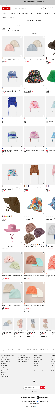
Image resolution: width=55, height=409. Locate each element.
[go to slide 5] (36, 4)
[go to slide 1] (31, 4)
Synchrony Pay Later (5, 369)
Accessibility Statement (34, 403)
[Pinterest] (29, 397)
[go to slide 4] (35, 4)
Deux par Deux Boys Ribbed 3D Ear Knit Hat (12, 120)
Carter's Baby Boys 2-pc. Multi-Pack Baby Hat (34, 59)
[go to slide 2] (32, 4)
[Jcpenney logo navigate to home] (6, 8)
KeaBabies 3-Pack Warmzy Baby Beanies (34, 246)
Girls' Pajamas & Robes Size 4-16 (40, 349)
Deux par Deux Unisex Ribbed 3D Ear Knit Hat (33, 188)
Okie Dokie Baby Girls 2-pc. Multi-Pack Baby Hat (12, 276)
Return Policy (4, 365)
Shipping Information (6, 367)
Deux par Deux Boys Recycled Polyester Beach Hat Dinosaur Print (12, 188)
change (17, 30)
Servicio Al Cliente (5, 376)
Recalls (2, 370)
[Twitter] (21, 397)
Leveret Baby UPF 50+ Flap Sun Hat (11, 218)
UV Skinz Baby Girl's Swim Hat (10, 246)
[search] (42, 8)
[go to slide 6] (37, 4)
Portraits (36, 365)
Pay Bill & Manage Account (24, 357)
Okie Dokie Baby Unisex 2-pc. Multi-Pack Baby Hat (11, 306)
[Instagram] (23, 397)
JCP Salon (36, 363)
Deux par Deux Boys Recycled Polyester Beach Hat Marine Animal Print (12, 90)
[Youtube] (31, 397)
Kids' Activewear (19, 349)
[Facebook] (26, 397)
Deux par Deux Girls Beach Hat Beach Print (33, 120)
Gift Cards (3, 372)
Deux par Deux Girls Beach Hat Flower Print (34, 151)
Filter (18, 25)
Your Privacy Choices (32, 401)
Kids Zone (36, 369)
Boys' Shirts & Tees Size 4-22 (28, 349)
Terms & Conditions (25, 406)
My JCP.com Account (5, 359)
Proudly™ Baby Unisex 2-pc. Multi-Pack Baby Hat (34, 276)
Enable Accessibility (4, 5)
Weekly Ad (36, 361)
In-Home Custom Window (40, 370)
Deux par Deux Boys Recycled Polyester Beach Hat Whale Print (12, 151)
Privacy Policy (24, 401)
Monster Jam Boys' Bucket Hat (32, 90)
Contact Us (3, 363)
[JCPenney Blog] (34, 397)
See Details (34, 391)
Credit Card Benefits (22, 361)
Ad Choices (33, 406)
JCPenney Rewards (5, 361)
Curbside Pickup (38, 359)
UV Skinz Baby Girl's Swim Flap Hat (33, 218)
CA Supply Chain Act (44, 401)
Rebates (3, 374)
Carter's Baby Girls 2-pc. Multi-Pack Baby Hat (12, 59)
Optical (36, 367)
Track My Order (4, 357)
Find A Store (37, 357)
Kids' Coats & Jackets (12, 349)
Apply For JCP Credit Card (23, 359)
